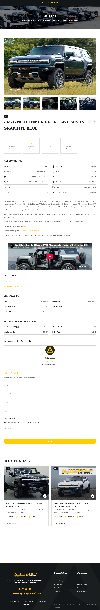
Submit (50, 441)
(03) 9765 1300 (50, 367)
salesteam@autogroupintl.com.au (50, 364)
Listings (30, 20)
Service (25, 582)
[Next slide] (18, 89)
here (25, 226)
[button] (94, 3)
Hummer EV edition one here (30, 231)
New (6, 116)
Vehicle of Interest (9, 418)
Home (22, 20)
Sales (17, 582)
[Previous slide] (11, 89)
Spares (33, 582)
